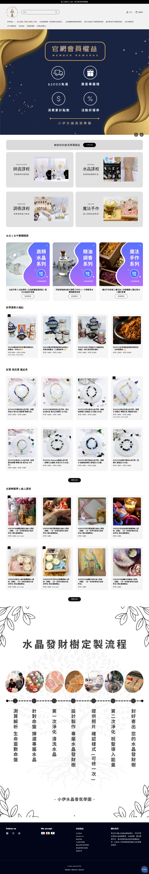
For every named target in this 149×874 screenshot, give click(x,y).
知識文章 (79, 851)
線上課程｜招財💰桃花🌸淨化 (27, 22)
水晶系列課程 (80, 842)
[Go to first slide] (142, 135)
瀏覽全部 (74, 480)
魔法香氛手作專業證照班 (114, 22)
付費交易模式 (41, 26)
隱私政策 (74, 870)
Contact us (80, 836)
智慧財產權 (30, 26)
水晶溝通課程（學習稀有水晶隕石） (51, 22)
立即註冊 (89, 145)
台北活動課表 (129, 22)
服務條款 (68, 870)
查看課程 (28, 296)
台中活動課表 (11, 26)
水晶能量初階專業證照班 (74, 22)
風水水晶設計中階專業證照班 (93, 22)
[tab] (73, 133)
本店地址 (22, 26)
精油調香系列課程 (82, 848)
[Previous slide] (136, 135)
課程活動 (79, 839)
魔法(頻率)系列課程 (82, 845)
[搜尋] (56, 12)
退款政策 (81, 870)
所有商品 (10, 22)
